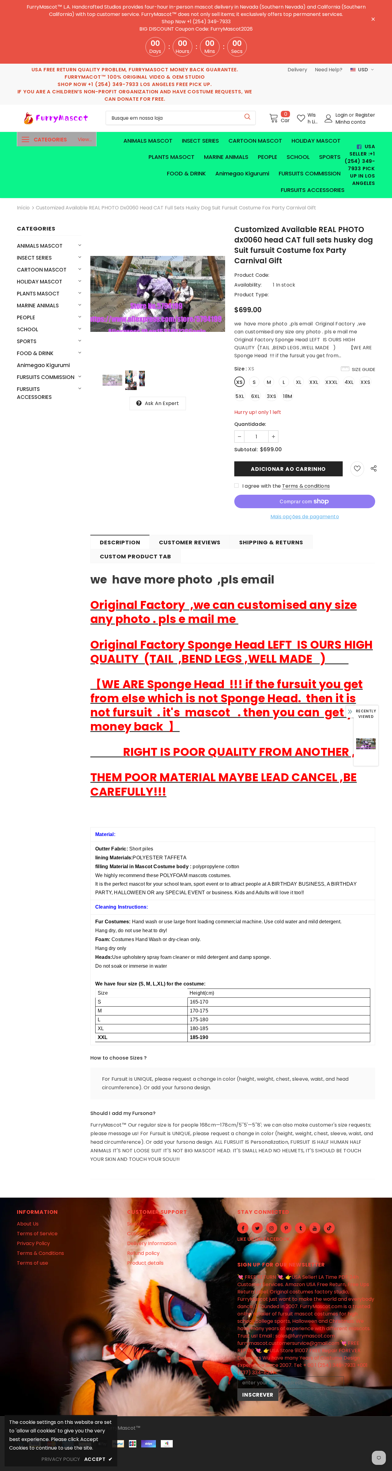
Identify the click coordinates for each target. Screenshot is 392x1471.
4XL (349, 382)
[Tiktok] (329, 1227)
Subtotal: (246, 449)
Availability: (248, 284)
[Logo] (56, 118)
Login (342, 114)
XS (239, 382)
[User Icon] (328, 118)
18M (287, 396)
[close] (373, 19)
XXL (313, 382)
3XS (272, 396)
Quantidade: (250, 424)
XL (298, 382)
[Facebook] (242, 1227)
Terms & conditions (306, 486)
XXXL (331, 382)
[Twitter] (257, 1227)
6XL (255, 396)
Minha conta (350, 122)
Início (23, 207)
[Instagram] (271, 1227)
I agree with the (261, 486)
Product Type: (251, 294)
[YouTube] (314, 1227)
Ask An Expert (162, 403)
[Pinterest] (286, 1227)
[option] (157, 294)
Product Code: (252, 275)
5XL (240, 396)
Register (365, 114)
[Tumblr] (300, 1227)
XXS (365, 382)
